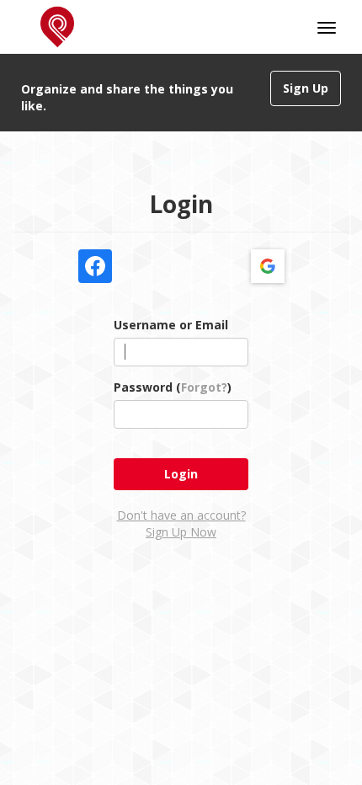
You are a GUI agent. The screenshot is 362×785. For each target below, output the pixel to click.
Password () (173, 387)
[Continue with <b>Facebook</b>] (95, 266)
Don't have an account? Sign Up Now (181, 523)
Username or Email (171, 325)
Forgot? (204, 387)
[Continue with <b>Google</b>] (268, 266)
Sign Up (305, 88)
